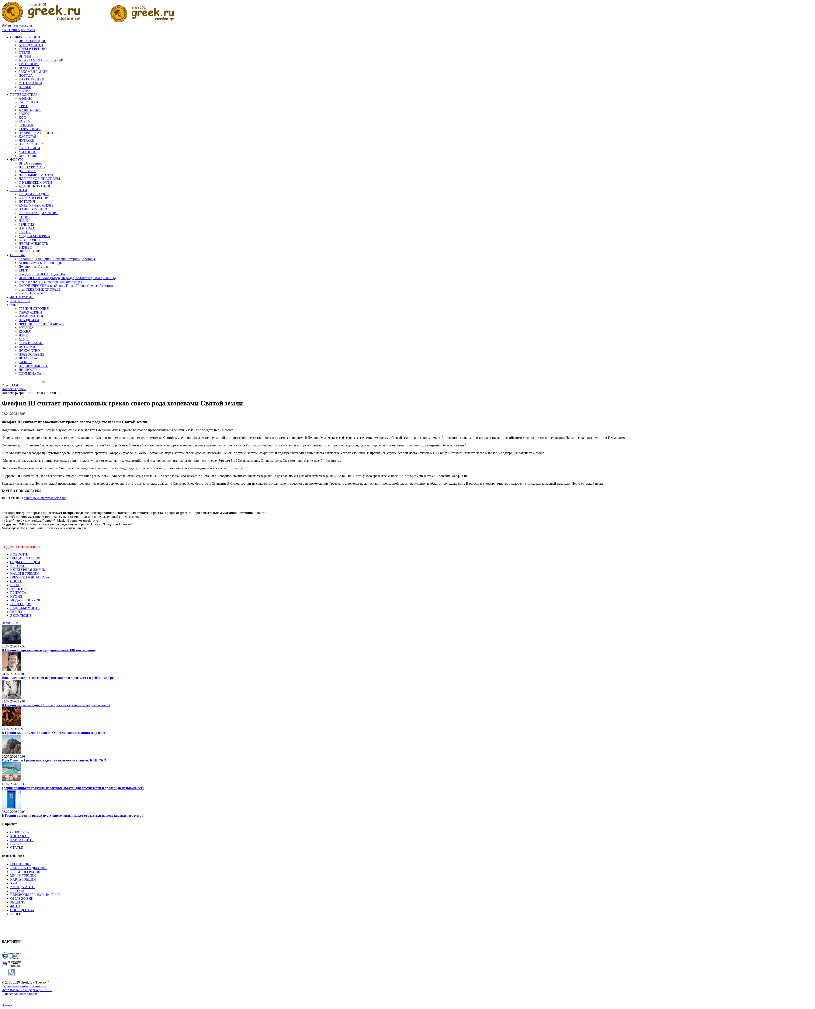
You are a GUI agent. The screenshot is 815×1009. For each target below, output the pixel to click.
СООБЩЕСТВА (22, 910)
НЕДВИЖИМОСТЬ (24, 608)
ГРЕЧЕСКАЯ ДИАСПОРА (29, 577)
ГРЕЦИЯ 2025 (20, 864)
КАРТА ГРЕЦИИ (23, 879)
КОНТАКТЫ (20, 836)
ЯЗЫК (15, 585)
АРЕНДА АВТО (22, 887)
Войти (6, 25)
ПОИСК (16, 844)
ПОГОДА (17, 891)
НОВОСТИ (18, 554)
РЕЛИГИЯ (18, 589)
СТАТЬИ (16, 847)
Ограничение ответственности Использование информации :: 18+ (27, 988)
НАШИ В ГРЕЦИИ (24, 573)
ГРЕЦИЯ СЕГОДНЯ (25, 558)
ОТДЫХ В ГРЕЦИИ (25, 562)
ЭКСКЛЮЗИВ (21, 615)
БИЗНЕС (16, 612)
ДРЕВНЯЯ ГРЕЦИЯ (25, 872)
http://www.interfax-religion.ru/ (45, 498)
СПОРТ (16, 581)
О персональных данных (20, 994)
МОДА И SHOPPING (26, 600)
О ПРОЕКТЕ (19, 832)
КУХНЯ (16, 596)
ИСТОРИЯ (18, 566)
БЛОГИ (15, 914)
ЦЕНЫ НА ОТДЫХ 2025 (28, 868)
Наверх (7, 1005)
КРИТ (14, 883)
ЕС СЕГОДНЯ (20, 604)
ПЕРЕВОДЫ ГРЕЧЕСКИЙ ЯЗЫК (35, 894)
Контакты (28, 30)
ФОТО (15, 906)
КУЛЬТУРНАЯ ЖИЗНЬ (27, 569)
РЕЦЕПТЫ (18, 902)
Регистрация (23, 25)
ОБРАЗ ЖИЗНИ (22, 898)
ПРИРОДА (18, 592)
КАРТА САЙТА (22, 840)
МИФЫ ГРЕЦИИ (23, 875)
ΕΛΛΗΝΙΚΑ (11, 30)
